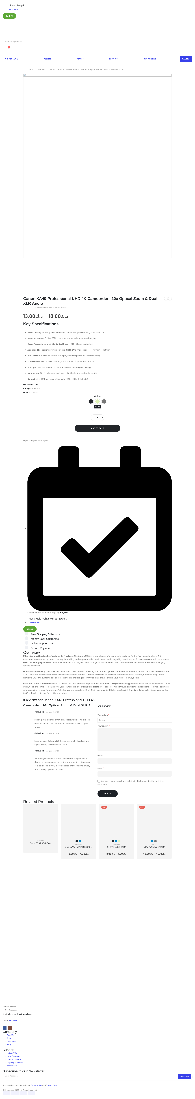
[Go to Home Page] (24, 69)
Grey (104, 401)
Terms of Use (36, 1085)
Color (97, 396)
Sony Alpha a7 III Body (116, 847)
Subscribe (184, 1076)
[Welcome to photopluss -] (11, 30)
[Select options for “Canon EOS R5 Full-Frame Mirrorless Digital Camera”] (53, 808)
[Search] (33, 41)
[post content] (41, 821)
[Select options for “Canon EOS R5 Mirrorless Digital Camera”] (91, 808)
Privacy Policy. (52, 1085)
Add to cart (97, 428)
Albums (47, 59)
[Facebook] (4, 1028)
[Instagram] (10, 1028)
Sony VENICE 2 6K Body (154, 847)
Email (101, 768)
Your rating (103, 715)
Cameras (186, 59)
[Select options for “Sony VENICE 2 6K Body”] (166, 808)
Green (97, 401)
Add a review (60, 307)
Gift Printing (150, 59)
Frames (80, 59)
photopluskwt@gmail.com (20, 1014)
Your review (104, 726)
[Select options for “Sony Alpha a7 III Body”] (128, 808)
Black (91, 401)
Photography (11, 59)
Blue (80, 841)
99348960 (13, 1020)
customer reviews (43, 307)
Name (101, 755)
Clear (97, 407)
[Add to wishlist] (97, 436)
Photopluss (33, 392)
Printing (113, 59)
